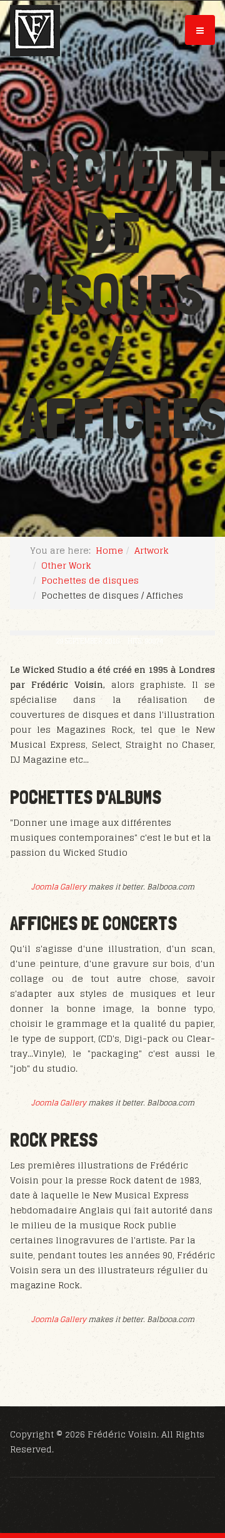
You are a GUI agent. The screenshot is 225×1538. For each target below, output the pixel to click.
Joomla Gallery (58, 886)
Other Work (66, 565)
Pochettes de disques (90, 580)
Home (109, 550)
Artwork (151, 550)
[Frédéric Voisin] (35, 30)
